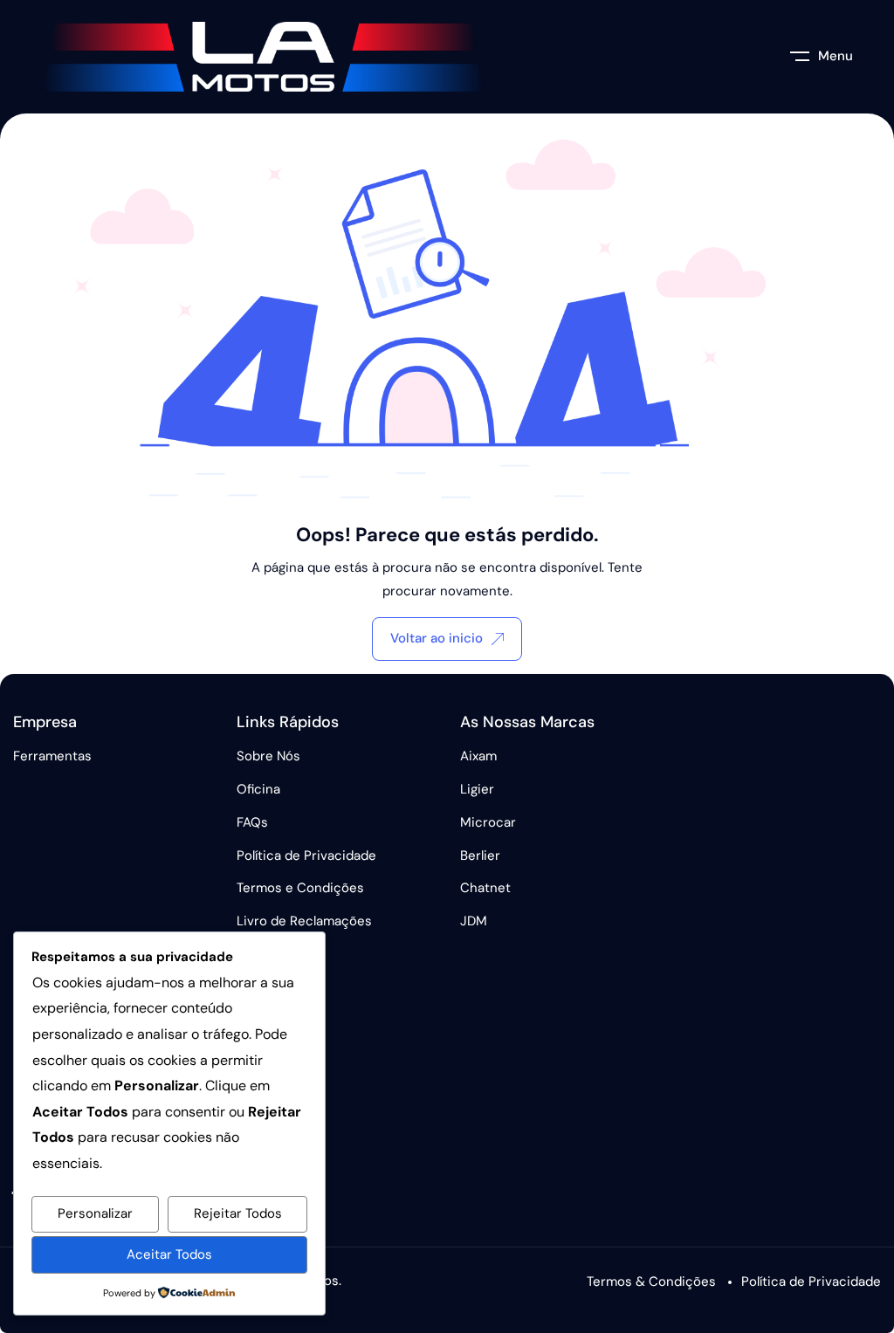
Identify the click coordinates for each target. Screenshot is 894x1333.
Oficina (258, 789)
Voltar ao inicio (436, 638)
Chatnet (485, 888)
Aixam (478, 756)
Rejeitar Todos (238, 1213)
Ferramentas (52, 756)
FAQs (252, 822)
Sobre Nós (268, 756)
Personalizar (95, 1213)
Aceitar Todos (169, 1254)
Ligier (477, 789)
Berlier (480, 855)
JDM (473, 921)
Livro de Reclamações (304, 921)
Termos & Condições (651, 1281)
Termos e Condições (300, 888)
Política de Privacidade (306, 855)
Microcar (488, 822)
